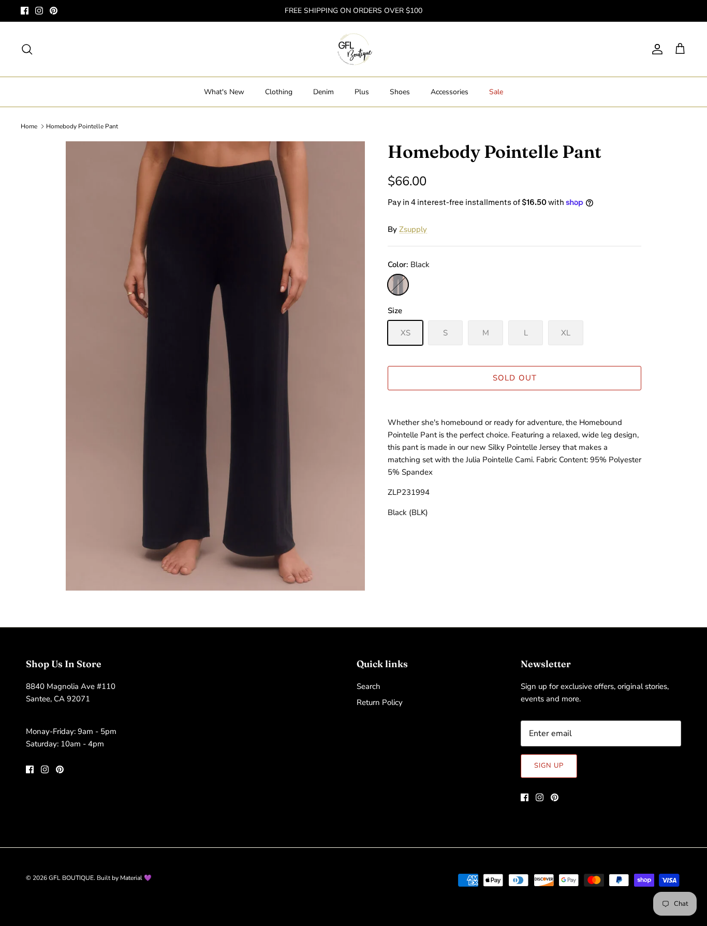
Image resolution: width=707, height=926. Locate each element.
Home (29, 126)
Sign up (549, 765)
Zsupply (413, 229)
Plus (362, 92)
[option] (215, 366)
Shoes (400, 92)
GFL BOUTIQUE (71, 878)
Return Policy (380, 702)
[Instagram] (39, 10)
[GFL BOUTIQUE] (354, 49)
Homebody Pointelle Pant (82, 126)
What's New (224, 92)
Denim (323, 92)
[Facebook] (24, 10)
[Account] (655, 49)
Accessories (449, 92)
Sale (496, 92)
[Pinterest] (53, 10)
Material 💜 (136, 878)
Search (368, 686)
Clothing (278, 92)
